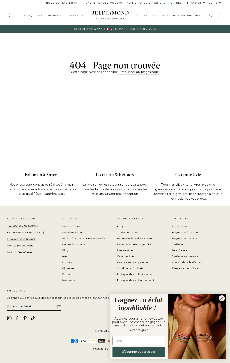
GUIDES (141, 15)
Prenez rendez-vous (20, 245)
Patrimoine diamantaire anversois (83, 238)
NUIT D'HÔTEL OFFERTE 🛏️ (146, 2)
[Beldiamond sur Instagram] (9, 318)
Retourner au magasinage (139, 72)
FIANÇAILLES (33, 15)
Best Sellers (179, 250)
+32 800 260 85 (17, 225)
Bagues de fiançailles (185, 232)
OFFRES (176, 2)
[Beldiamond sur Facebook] (17, 318)
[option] (115, 29)
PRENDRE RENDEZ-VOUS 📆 (102, 2)
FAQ (120, 226)
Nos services (125, 250)
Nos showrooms (186, 15)
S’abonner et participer (138, 351)
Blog (65, 250)
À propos (160, 15)
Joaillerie (75, 15)
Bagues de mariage (184, 238)
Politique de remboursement (135, 280)
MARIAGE (54, 15)
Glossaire (68, 268)
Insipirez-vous (181, 226)
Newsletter (69, 280)
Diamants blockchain (185, 268)
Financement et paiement (134, 262)
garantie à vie (165, 189)
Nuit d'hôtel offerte (19, 252)
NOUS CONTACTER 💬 (61, 2)
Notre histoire (71, 226)
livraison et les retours (102, 184)
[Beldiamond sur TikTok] (33, 318)
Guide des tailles (127, 232)
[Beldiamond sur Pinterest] (25, 318)
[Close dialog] (222, 298)
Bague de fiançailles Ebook (134, 238)
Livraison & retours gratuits (134, 244)
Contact (67, 262)
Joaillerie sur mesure (185, 256)
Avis (64, 256)
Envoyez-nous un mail (21, 238)
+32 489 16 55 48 (17, 232)
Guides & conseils (73, 244)
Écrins (66, 274)
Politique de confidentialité (134, 274)
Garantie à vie (126, 256)
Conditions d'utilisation (131, 268)
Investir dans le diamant (187, 262)
